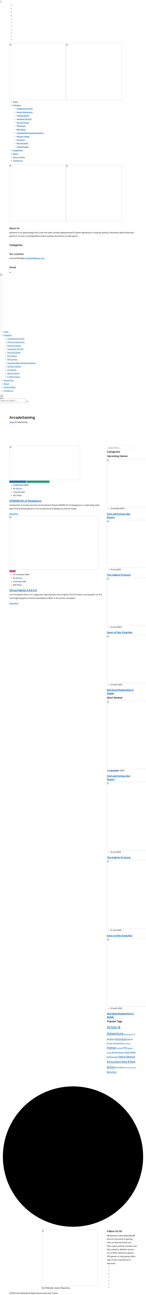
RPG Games (21, 130)
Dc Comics (21, 140)
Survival (111, 1072)
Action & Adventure (25, 112)
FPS (125, 1048)
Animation (121, 1039)
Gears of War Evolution (119, 632)
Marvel (115, 1052)
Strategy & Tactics (130, 1067)
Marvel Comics (22, 143)
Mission (121, 1052)
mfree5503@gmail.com (35, 258)
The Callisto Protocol (118, 574)
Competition (118, 1043)
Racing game (113, 1057)
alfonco (19, 488)
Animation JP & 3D (24, 119)
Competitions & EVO (25, 109)
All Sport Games (23, 137)
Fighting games (23, 116)
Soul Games (120, 1067)
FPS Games (21, 126)
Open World (130, 1052)
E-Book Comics (23, 147)
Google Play (18, 150)
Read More (13, 514)
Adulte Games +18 (129, 1034)
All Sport (111, 1039)
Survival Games (23, 123)
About (15, 154)
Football (119, 1048)
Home (15, 102)
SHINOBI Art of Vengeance (25, 500)
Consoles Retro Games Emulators (30, 133)
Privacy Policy (19, 157)
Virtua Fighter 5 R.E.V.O (23, 590)
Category (17, 105)
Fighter (111, 1047)
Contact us (17, 161)
